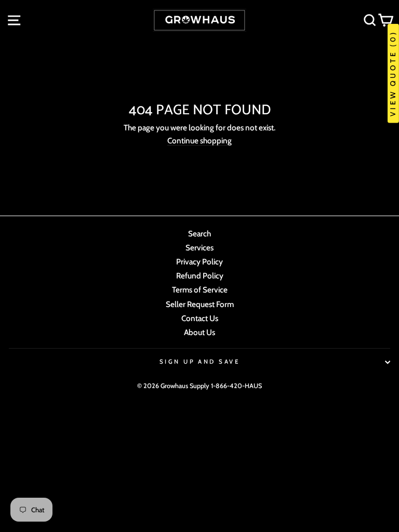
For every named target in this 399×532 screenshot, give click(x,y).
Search (199, 233)
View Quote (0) (392, 73)
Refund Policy (199, 276)
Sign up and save (199, 361)
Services (199, 247)
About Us (199, 332)
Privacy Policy (199, 262)
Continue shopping (199, 141)
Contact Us (199, 318)
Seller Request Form (200, 304)
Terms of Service (200, 290)
